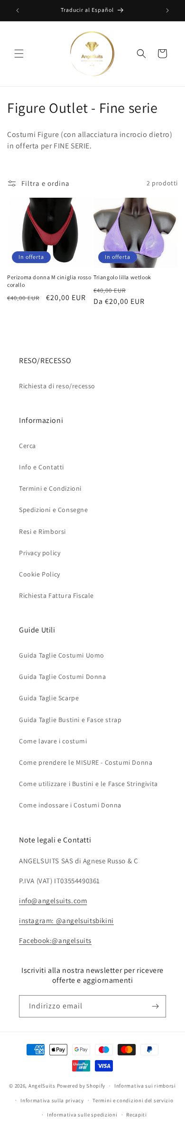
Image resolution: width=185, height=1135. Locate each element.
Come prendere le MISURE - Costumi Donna (85, 762)
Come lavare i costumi (53, 741)
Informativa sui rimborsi (145, 1085)
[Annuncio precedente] (17, 10)
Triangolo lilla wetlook (122, 277)
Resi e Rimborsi (42, 531)
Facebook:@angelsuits (55, 940)
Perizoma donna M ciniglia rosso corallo (49, 281)
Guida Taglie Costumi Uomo (61, 655)
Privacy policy (39, 553)
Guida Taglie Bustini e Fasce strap (70, 719)
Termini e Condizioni (50, 488)
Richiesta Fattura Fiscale (56, 595)
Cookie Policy (39, 574)
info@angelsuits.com (53, 900)
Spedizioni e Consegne (53, 509)
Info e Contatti (41, 467)
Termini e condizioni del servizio (132, 1100)
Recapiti (136, 1114)
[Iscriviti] (155, 1006)
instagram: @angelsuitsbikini (66, 920)
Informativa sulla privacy (52, 1100)
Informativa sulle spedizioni (82, 1114)
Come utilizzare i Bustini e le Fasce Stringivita (88, 783)
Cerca (27, 445)
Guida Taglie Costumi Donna (62, 676)
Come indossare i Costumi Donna (70, 805)
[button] (19, 53)
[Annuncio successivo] (167, 10)
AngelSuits (42, 1085)
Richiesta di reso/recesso (57, 386)
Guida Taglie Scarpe (49, 698)
